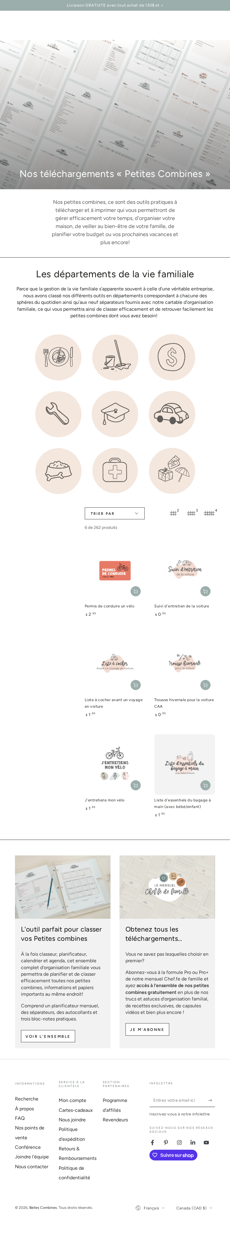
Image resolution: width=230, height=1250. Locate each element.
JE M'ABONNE (147, 1029)
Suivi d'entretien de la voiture (181, 606)
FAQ (20, 1118)
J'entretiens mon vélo (105, 800)
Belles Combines (43, 1208)
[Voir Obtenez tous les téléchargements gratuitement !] (167, 887)
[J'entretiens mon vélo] (115, 764)
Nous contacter (31, 1166)
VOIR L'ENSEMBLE (48, 1036)
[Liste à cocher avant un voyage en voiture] (115, 664)
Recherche (26, 1099)
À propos (24, 1109)
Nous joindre (72, 1120)
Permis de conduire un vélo (109, 606)
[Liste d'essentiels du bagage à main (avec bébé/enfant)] (184, 764)
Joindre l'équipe (32, 1157)
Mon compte (72, 1100)
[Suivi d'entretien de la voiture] (184, 571)
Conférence (28, 1147)
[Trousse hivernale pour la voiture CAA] (184, 664)
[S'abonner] (211, 1100)
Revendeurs (115, 1120)
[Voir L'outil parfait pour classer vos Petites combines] (63, 887)
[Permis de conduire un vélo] (115, 571)
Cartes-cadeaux (76, 1110)
